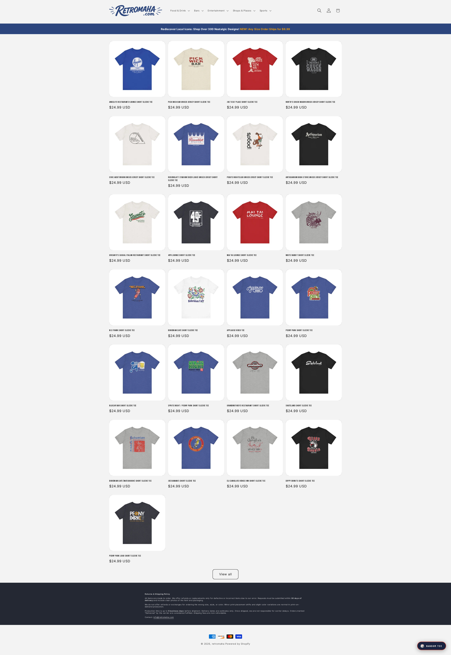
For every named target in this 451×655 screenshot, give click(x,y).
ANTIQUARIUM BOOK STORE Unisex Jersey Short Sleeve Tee (312, 177)
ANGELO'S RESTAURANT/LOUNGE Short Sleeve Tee (131, 102)
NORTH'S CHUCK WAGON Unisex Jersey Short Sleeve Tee (310, 102)
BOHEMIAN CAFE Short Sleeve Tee (183, 330)
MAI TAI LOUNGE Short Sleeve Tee (242, 255)
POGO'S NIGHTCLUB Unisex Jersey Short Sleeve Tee (250, 177)
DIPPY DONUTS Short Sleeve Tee (300, 480)
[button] (179, 11)
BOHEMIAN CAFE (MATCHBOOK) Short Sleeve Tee (130, 480)
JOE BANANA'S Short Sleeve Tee (182, 480)
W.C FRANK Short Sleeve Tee (122, 330)
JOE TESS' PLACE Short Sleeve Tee (242, 102)
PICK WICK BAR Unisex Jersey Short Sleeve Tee (189, 102)
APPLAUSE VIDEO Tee (236, 330)
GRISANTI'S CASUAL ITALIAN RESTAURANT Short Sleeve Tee (134, 255)
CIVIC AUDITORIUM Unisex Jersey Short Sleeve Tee (132, 177)
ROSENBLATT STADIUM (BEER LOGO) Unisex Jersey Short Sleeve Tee (193, 179)
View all (225, 574)
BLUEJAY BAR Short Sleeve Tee (122, 405)
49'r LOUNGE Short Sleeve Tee (181, 255)
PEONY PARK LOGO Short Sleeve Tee (125, 555)
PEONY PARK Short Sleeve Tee (299, 330)
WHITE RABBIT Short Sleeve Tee (300, 255)
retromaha (218, 643)
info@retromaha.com (163, 617)
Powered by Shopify (237, 643)
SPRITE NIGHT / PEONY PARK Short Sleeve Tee (188, 405)
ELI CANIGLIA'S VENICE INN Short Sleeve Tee (246, 480)
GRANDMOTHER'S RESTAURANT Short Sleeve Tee (248, 405)
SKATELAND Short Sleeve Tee (299, 405)
